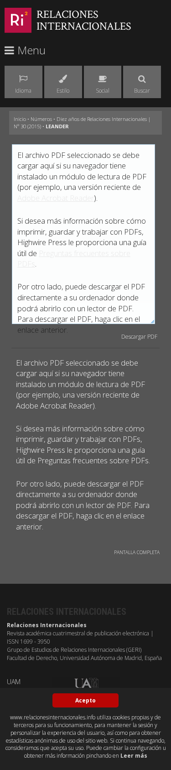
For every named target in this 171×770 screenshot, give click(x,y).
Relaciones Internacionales (83, 20)
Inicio (20, 118)
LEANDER (57, 126)
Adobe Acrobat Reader (55, 198)
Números (41, 118)
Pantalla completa (137, 552)
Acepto (85, 700)
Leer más (133, 756)
